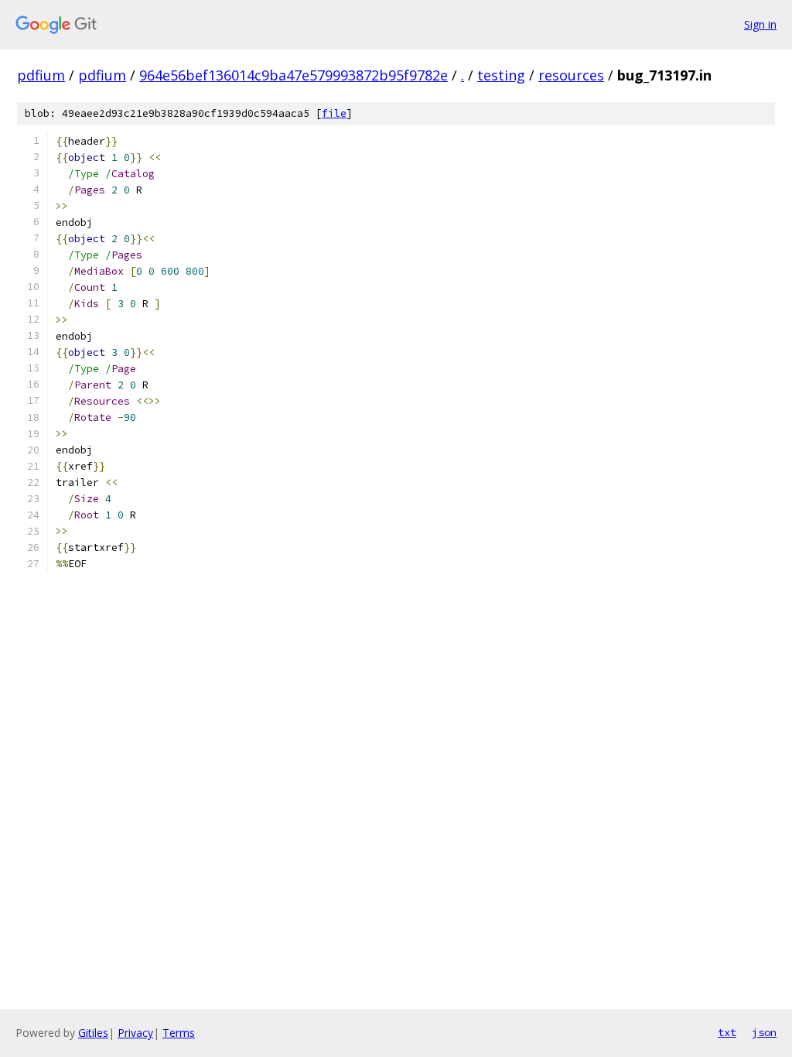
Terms (178, 1032)
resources (571, 75)
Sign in (760, 24)
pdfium (41, 75)
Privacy (135, 1032)
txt (727, 1032)
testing (501, 75)
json (764, 1032)
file (334, 113)
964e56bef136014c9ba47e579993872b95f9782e (293, 75)
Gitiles (93, 1032)
